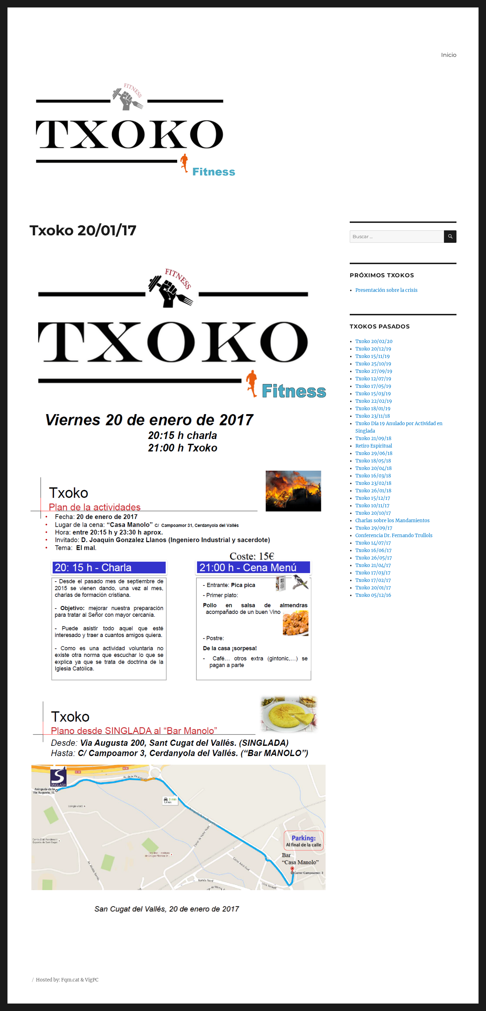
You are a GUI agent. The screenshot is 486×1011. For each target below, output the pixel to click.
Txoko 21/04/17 (373, 565)
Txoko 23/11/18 (372, 416)
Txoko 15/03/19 (373, 394)
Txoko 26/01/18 (373, 491)
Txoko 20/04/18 (373, 468)
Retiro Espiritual (373, 446)
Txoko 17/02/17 (373, 580)
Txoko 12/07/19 (373, 379)
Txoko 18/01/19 (373, 409)
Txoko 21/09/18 (373, 438)
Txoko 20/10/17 (373, 513)
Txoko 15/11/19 (372, 356)
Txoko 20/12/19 (373, 349)
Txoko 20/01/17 (373, 588)
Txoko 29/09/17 (373, 528)
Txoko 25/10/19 (373, 364)
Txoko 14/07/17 (373, 543)
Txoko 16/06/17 (373, 550)
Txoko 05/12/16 (373, 595)
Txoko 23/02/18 (373, 483)
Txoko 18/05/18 (373, 461)
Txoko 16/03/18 (373, 476)
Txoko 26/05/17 (373, 558)
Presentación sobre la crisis (386, 290)
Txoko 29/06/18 (373, 453)
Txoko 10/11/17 (372, 506)
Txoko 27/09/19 (373, 371)
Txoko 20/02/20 (373, 341)
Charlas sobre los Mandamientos (392, 521)
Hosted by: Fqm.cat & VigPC (67, 980)
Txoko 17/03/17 (373, 573)
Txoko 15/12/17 (372, 498)
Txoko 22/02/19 (373, 401)
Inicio (448, 55)
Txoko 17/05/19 (373, 386)
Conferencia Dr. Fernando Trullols (394, 536)
